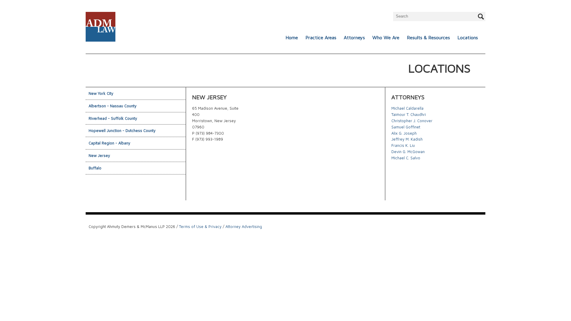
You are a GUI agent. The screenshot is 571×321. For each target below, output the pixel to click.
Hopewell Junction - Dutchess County (122, 130)
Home (292, 37)
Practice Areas (320, 37)
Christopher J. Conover (411, 120)
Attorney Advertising (243, 226)
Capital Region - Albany (109, 143)
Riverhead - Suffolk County (113, 118)
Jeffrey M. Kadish (407, 139)
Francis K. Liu (403, 145)
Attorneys (354, 37)
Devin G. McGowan (408, 151)
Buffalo (95, 168)
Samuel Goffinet (405, 127)
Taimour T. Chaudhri (408, 114)
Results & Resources (428, 37)
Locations (467, 37)
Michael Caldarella (407, 108)
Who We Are (385, 37)
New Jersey (99, 155)
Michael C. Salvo (405, 157)
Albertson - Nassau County (113, 105)
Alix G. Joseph (404, 133)
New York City (101, 93)
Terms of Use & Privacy (200, 226)
